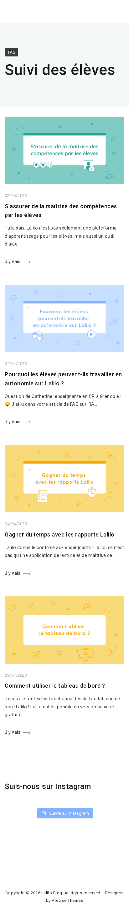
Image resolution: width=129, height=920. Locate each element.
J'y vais (12, 261)
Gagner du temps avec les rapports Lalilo (60, 534)
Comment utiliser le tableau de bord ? (55, 685)
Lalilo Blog (51, 893)
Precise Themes (67, 900)
